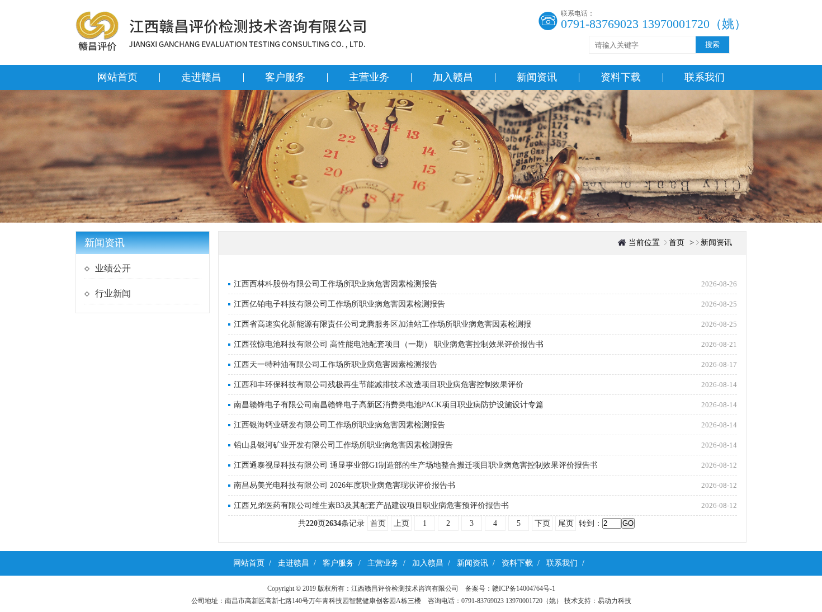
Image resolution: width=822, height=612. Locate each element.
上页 (401, 523)
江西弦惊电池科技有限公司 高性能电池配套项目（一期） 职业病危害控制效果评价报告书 (389, 344)
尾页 (566, 523)
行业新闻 (113, 293)
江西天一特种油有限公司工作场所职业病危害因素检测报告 (335, 364)
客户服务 (285, 77)
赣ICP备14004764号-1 (527, 588)
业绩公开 (113, 268)
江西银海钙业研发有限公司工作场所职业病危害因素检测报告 (339, 425)
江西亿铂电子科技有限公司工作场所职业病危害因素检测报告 (339, 304)
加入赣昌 (453, 77)
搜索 (712, 44)
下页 (542, 523)
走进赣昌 (201, 77)
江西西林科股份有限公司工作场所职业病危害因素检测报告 (335, 284)
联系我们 (704, 77)
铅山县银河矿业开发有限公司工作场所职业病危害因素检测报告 (343, 445)
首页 (676, 242)
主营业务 (369, 77)
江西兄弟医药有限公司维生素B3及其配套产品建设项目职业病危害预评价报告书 (371, 505)
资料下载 (621, 77)
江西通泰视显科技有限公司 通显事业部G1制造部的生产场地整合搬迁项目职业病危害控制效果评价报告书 (416, 465)
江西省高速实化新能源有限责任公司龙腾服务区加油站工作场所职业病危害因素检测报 (382, 324)
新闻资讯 (537, 77)
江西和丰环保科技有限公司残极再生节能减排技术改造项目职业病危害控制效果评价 (378, 384)
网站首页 (117, 77)
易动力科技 (614, 601)
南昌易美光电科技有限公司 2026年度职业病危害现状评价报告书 (344, 485)
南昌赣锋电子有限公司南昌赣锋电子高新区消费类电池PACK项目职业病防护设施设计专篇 (389, 405)
